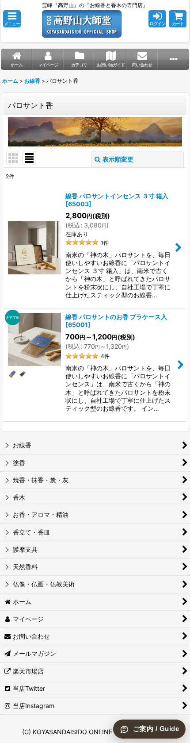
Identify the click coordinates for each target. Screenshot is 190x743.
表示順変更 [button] (118, 159)
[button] (12, 18)
